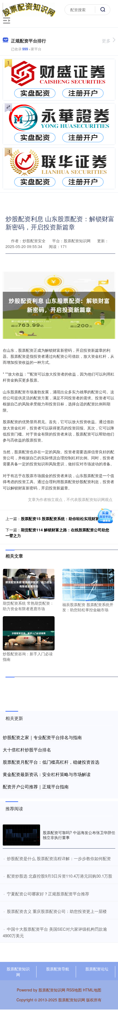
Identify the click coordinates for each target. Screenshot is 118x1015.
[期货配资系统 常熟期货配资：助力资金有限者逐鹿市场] (29, 583)
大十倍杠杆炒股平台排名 (27, 749)
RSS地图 (74, 990)
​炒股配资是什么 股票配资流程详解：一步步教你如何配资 (59, 858)
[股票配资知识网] (28, 9)
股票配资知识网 (18, 971)
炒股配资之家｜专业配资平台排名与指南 (42, 737)
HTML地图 (92, 990)
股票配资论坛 (96, 968)
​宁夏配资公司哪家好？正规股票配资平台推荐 (48, 893)
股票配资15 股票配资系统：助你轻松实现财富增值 (64, 518)
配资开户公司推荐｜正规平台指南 (36, 786)
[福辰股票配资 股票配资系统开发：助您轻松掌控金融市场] (88, 584)
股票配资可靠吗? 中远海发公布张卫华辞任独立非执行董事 (79, 835)
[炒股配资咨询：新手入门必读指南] (29, 632)
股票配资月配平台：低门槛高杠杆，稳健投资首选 (51, 762)
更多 (106, 41)
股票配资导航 (57, 968)
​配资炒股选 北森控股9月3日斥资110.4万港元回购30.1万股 (59, 876)
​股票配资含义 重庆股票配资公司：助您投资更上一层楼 (57, 911)
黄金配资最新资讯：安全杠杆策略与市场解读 (47, 774)
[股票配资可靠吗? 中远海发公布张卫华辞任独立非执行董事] (21, 834)
